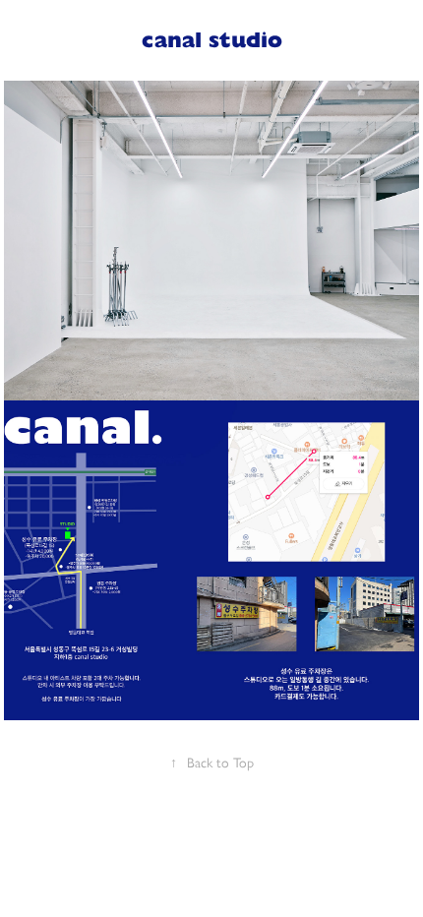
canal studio (212, 40)
